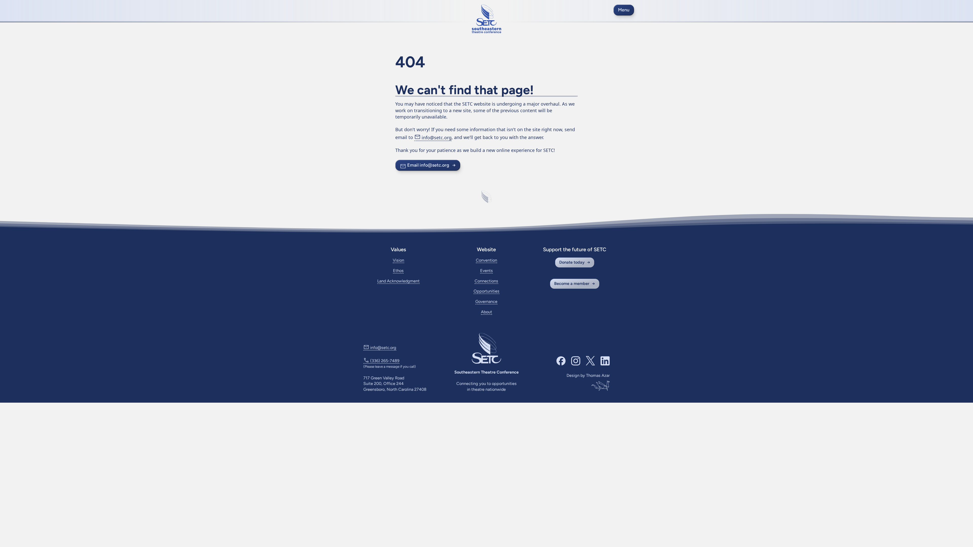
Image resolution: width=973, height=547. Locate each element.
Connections (486, 281)
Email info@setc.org (428, 165)
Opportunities (486, 291)
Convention (486, 260)
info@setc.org (437, 137)
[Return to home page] (486, 19)
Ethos (398, 270)
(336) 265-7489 (384, 360)
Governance (486, 301)
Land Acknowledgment (398, 281)
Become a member (571, 283)
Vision (398, 260)
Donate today (572, 262)
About (486, 311)
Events (486, 270)
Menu (623, 10)
